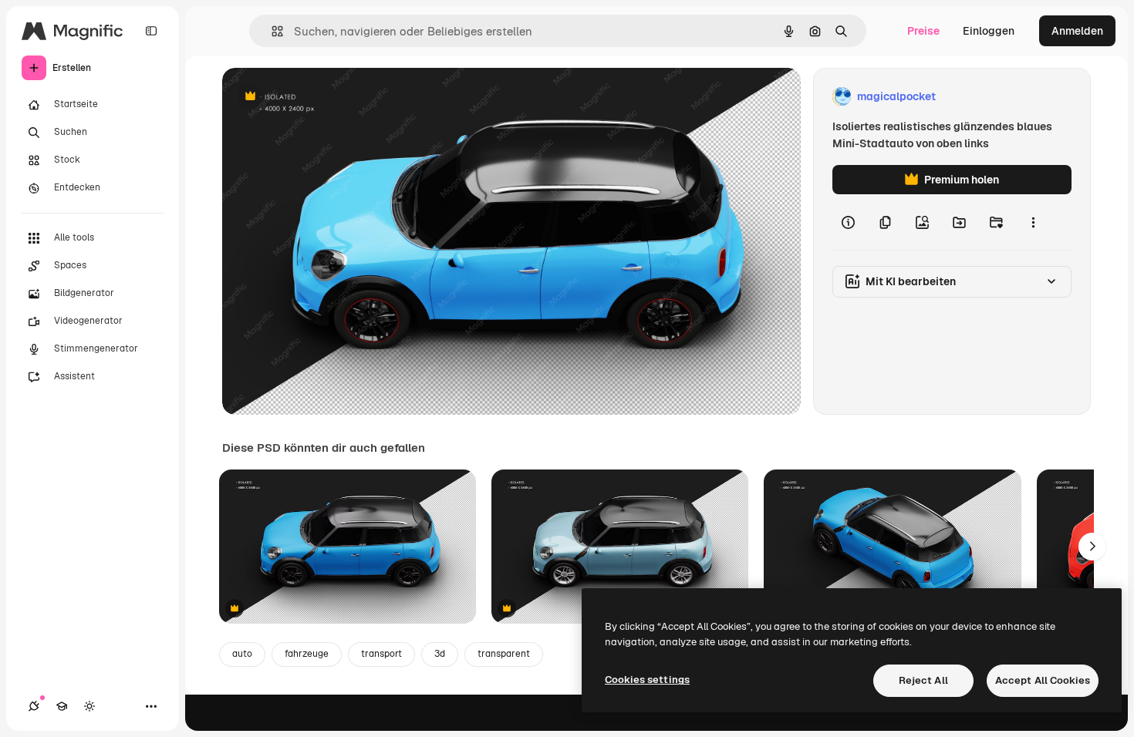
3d (439, 654)
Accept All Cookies (1042, 680)
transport (381, 654)
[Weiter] (1092, 546)
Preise (923, 31)
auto (242, 654)
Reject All (923, 680)
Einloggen (988, 31)
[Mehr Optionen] (1033, 222)
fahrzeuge (307, 654)
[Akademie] (61, 706)
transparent (504, 654)
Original (321, 96)
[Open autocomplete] (271, 31)
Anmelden (1077, 31)
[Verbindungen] (34, 706)
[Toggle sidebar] (151, 31)
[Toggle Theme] (89, 706)
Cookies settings (647, 679)
